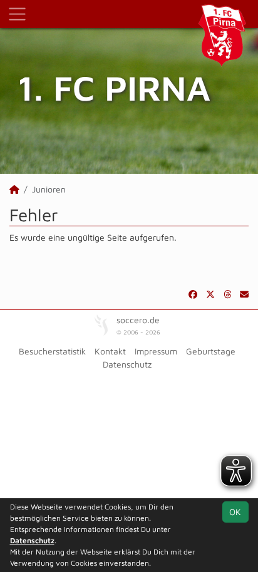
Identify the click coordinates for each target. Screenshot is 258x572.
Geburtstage (210, 351)
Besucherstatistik (52, 351)
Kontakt (110, 351)
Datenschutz (127, 364)
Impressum (156, 351)
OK (235, 511)
